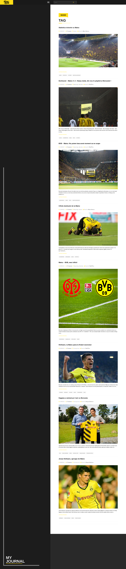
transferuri (79, 392)
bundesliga (68, 339)
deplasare (74, 339)
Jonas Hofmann (65, 453)
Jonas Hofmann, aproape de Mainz (72, 459)
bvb (60, 453)
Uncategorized (76, 348)
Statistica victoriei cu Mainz (69, 27)
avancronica (61, 200)
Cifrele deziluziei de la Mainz (69, 206)
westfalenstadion (76, 200)
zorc (84, 392)
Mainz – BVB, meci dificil (68, 262)
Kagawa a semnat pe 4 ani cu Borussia (73, 398)
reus (70, 200)
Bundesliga (76, 84)
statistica (65, 75)
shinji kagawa (82, 453)
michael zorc (75, 453)
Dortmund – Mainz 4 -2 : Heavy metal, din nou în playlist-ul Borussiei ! (85, 81)
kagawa (70, 392)
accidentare (61, 256)
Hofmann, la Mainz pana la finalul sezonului (75, 345)
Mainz (60, 75)
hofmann (61, 392)
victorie (69, 75)
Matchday (81, 84)
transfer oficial (90, 453)
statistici (77, 256)
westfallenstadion (76, 75)
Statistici (75, 31)
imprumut (66, 392)
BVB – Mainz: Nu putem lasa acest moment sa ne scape (79, 143)
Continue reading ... (63, 71)
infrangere (68, 256)
